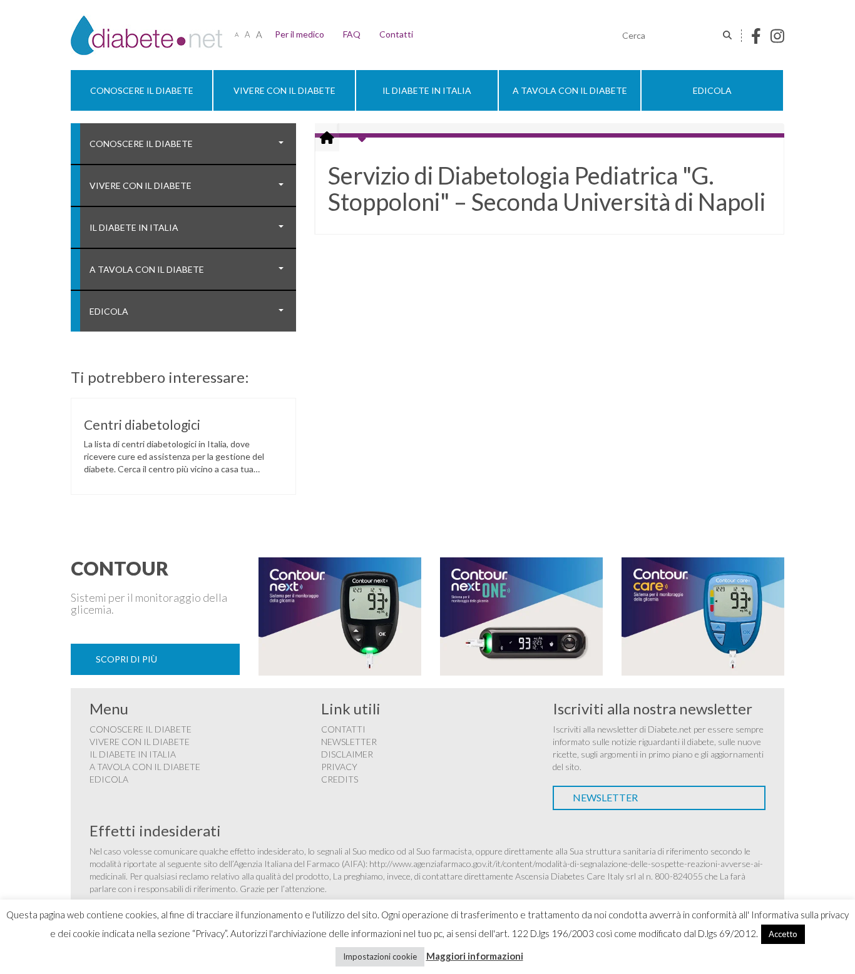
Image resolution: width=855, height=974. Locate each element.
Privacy (339, 766)
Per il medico (299, 34)
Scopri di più (126, 659)
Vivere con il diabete (284, 90)
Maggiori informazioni (474, 955)
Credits (339, 779)
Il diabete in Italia (426, 90)
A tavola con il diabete (570, 90)
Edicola (712, 90)
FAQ (352, 34)
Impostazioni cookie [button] (380, 956)
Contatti (396, 34)
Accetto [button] (783, 934)
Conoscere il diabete (141, 90)
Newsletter (349, 741)
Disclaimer (347, 754)
